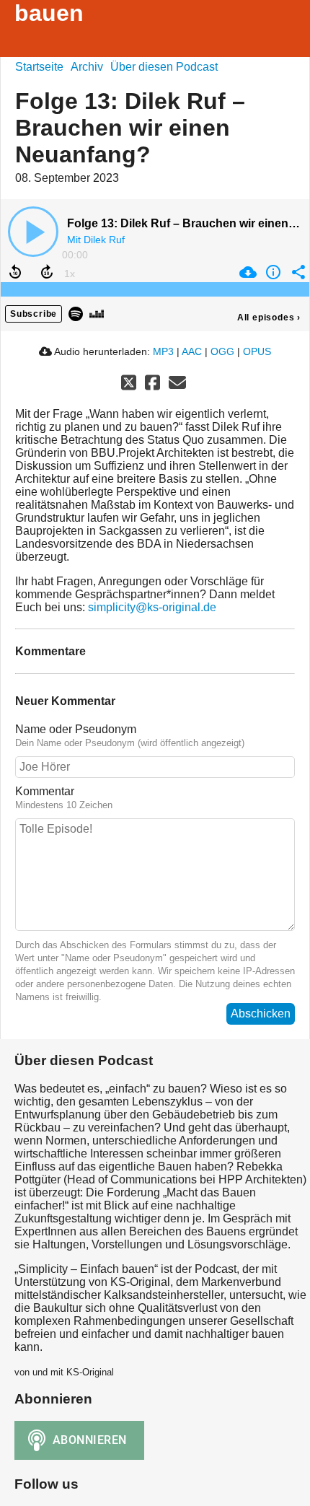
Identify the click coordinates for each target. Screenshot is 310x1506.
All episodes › (269, 317)
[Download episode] (246, 272)
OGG (222, 351)
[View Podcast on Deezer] (96, 313)
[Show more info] (271, 272)
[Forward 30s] (46, 272)
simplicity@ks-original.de (152, 607)
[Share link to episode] (296, 272)
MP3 (163, 351)
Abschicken (261, 1013)
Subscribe (33, 314)
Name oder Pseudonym (75, 729)
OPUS (257, 351)
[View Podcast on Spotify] (75, 313)
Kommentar (44, 791)
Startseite (39, 67)
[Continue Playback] (33, 231)
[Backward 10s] (15, 272)
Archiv (87, 67)
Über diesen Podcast (164, 67)
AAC (192, 351)
